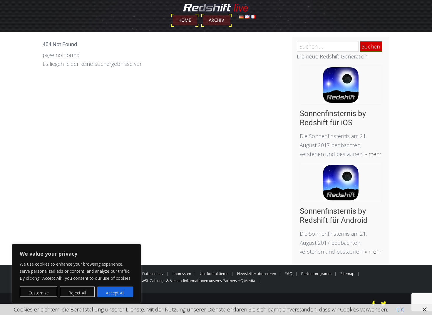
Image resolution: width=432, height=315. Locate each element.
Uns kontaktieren (214, 274)
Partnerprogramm (316, 274)
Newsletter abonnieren (256, 274)
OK (400, 309)
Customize (39, 293)
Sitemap (347, 274)
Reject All (77, 293)
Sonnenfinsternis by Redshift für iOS (333, 118)
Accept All (115, 293)
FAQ (288, 274)
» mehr (372, 154)
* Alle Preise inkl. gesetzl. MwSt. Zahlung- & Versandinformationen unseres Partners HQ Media (175, 281)
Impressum (182, 274)
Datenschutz (153, 274)
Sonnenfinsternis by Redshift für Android (334, 215)
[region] (76, 273)
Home (184, 20)
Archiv (216, 20)
